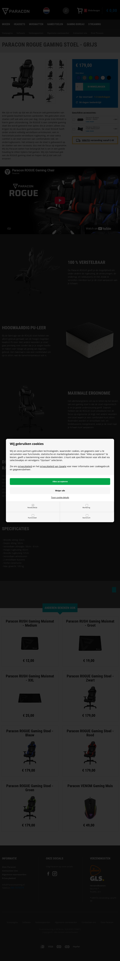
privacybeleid (25, 466)
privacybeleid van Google (53, 466)
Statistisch (86, 518)
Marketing (86, 507)
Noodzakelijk (32, 507)
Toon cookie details (60, 497)
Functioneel (32, 518)
